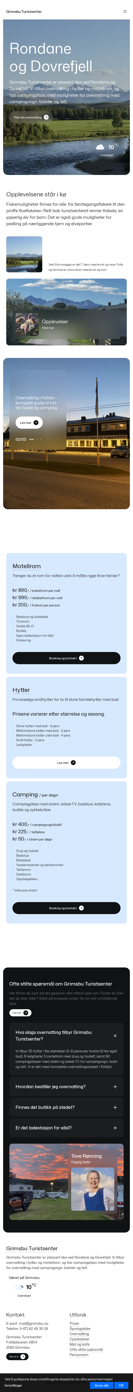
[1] (30, 444)
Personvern (79, 1354)
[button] (125, 11)
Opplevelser (79, 1339)
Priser (74, 1323)
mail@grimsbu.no (33, 1323)
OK (121, 1385)
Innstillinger (13, 1385)
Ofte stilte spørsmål (86, 1349)
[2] (35, 444)
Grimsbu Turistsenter (32, 1248)
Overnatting (79, 1333)
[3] (40, 444)
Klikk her (48, 328)
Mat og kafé (80, 1344)
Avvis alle (102, 1385)
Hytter (21, 690)
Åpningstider (80, 1328)
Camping (25, 794)
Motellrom (26, 566)
